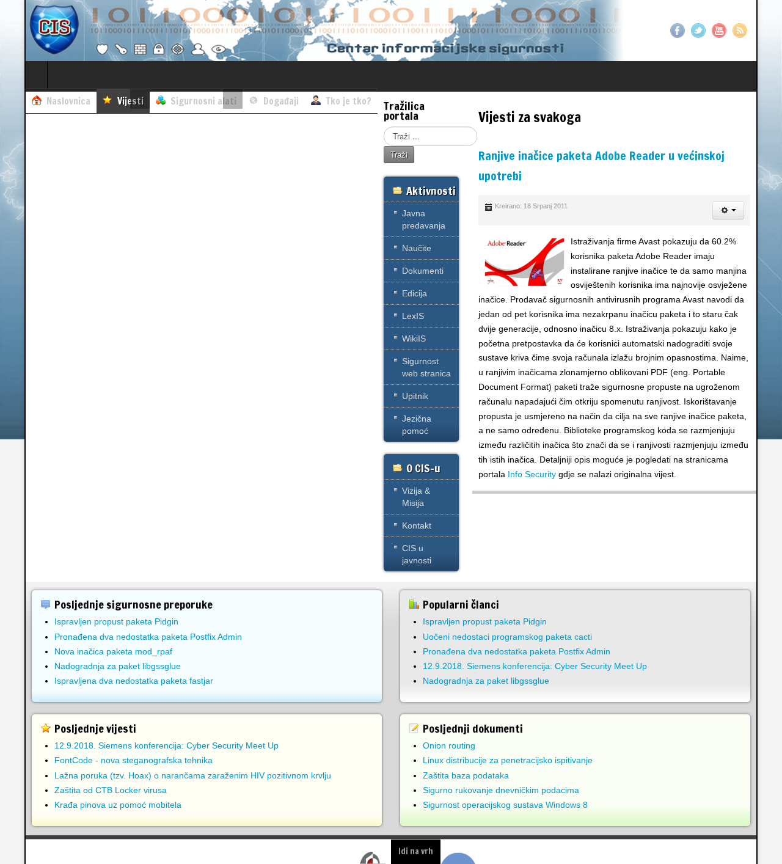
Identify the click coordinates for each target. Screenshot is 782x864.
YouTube (719, 30)
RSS (740, 30)
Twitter (698, 30)
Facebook (677, 30)
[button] (728, 210)
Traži (398, 154)
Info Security (532, 474)
